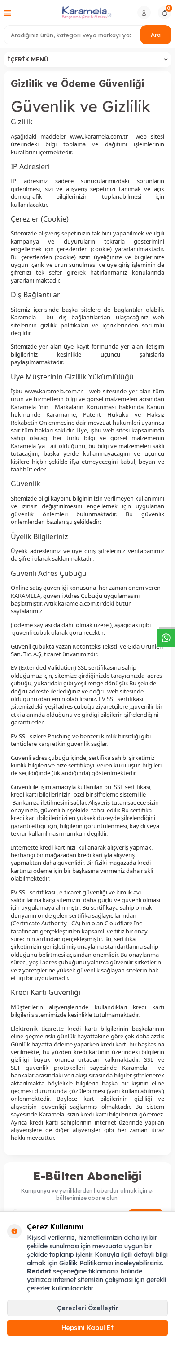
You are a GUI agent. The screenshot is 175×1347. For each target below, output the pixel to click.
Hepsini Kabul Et (87, 1328)
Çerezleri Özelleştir (87, 1308)
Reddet (39, 1271)
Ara (156, 34)
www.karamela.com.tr (99, 136)
